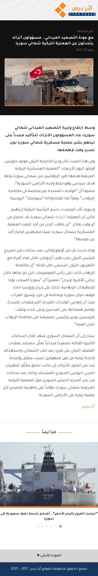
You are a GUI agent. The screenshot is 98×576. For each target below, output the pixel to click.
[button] (4, 484)
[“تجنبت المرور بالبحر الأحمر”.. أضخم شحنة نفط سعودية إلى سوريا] (49, 475)
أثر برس (87, 407)
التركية (60, 217)
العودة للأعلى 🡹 (49, 556)
